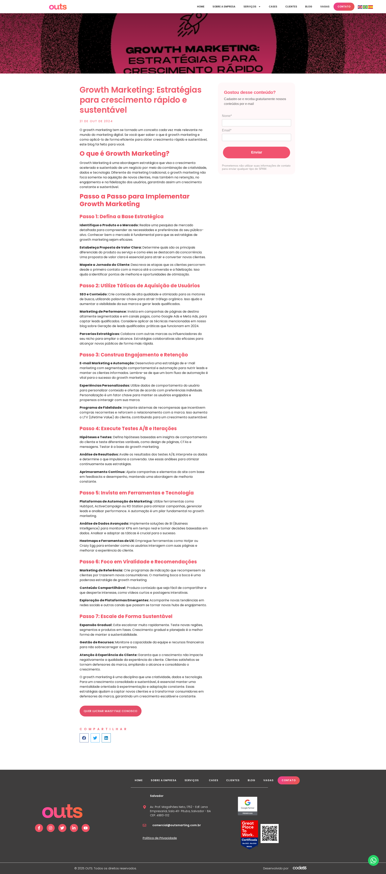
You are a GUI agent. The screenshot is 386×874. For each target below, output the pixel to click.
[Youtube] (86, 828)
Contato (344, 6)
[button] (84, 737)
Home (200, 6)
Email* (226, 130)
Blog (308, 6)
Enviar (256, 152)
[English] (360, 7)
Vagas (325, 6)
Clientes (291, 6)
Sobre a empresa (224, 6)
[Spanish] (370, 7)
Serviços (249, 6)
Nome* (227, 116)
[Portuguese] (365, 7)
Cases (273, 6)
